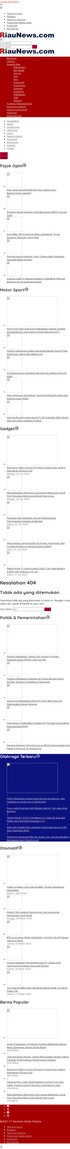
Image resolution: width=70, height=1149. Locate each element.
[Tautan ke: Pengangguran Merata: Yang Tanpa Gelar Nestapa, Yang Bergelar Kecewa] (14, 253)
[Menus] (1, 4)
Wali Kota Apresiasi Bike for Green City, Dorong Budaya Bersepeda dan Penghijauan (38, 838)
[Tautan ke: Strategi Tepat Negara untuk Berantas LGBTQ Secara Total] (14, 208)
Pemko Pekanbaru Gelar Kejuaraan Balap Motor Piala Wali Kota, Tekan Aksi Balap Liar (37, 352)
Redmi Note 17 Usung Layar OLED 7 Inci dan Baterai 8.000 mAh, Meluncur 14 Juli (36, 570)
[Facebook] (8, 1106)
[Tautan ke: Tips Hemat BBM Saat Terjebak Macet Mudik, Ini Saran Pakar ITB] (14, 984)
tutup (3, 154)
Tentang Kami (14, 1126)
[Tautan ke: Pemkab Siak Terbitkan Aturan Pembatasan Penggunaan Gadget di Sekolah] (14, 514)
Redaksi (11, 1129)
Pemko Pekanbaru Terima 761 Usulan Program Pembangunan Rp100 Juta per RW (33, 658)
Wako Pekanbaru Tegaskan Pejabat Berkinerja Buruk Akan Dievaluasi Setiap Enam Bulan (36, 1046)
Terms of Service (16, 1132)
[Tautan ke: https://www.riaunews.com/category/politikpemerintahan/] (48, 617)
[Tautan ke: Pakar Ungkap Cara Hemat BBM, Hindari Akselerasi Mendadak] (32, 883)
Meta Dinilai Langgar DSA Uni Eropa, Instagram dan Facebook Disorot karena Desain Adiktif (36, 545)
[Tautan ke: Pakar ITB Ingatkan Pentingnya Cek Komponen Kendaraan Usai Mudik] (14, 908)
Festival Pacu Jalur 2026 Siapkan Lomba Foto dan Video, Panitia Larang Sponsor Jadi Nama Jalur (35, 1083)
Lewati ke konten (9, 1)
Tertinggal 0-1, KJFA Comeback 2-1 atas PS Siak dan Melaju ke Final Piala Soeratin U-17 (36, 819)
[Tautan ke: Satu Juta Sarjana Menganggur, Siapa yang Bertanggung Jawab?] (14, 186)
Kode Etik (12, 1138)
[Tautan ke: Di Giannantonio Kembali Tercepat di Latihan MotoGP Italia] (14, 369)
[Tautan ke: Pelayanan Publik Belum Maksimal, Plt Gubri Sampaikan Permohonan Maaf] (14, 719)
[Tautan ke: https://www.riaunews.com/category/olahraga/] (38, 756)
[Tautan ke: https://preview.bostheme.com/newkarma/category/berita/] (17, 428)
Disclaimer (13, 1141)
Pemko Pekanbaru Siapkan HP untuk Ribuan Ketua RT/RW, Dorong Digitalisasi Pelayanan (35, 680)
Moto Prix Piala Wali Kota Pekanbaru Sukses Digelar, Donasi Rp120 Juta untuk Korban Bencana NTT (36, 330)
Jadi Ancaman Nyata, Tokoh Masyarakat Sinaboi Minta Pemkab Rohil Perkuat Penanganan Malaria (38, 1058)
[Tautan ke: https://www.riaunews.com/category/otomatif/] (20, 848)
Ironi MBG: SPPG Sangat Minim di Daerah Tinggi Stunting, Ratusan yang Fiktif (33, 236)
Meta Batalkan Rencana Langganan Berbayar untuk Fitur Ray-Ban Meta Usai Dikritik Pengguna (36, 494)
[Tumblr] (8, 1112)
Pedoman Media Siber (19, 1135)
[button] (34, 47)
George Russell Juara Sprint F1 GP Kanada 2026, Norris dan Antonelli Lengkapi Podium (37, 419)
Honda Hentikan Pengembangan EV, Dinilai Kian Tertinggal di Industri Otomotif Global (34, 964)
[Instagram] (8, 1115)
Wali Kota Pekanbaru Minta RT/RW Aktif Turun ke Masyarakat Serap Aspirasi (34, 702)
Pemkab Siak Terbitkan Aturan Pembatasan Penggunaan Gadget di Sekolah (31, 519)
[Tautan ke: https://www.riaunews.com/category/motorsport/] (26, 289)
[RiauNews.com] (27, 36)
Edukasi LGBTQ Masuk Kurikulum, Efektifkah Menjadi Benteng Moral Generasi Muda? (36, 280)
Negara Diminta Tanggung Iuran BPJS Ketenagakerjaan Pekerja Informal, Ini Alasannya (38, 747)
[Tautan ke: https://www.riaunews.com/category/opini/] (24, 165)
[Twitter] (8, 1109)
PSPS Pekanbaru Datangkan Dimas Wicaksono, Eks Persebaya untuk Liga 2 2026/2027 (36, 800)
